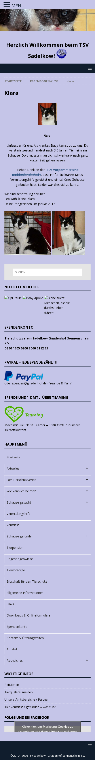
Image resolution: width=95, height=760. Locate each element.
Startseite (13, 457)
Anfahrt (12, 649)
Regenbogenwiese (20, 559)
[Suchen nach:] (47, 272)
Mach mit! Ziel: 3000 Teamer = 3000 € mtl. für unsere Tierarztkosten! (42, 427)
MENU (18, 6)
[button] (89, 68)
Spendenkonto (17, 626)
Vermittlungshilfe (18, 514)
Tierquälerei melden (18, 692)
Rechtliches (15, 660)
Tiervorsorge (16, 570)
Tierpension (15, 547)
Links (10, 604)
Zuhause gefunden (20, 536)
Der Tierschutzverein (21, 480)
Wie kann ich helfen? (21, 491)
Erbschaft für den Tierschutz (27, 581)
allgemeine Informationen (25, 593)
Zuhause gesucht (19, 502)
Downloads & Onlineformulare (28, 615)
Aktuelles (13, 468)
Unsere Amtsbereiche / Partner (26, 699)
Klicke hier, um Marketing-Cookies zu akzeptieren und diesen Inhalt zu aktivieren (48, 729)
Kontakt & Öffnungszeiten (25, 638)
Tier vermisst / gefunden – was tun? (29, 707)
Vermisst (13, 525)
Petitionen (11, 684)
